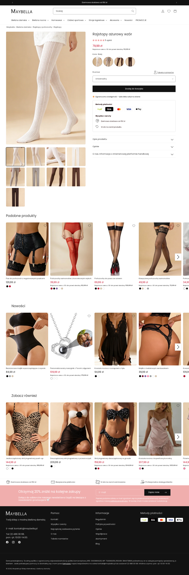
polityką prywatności (119, 501)
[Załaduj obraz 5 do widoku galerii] (15, 176)
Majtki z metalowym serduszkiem (154, 368)
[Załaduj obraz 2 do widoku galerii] (35, 156)
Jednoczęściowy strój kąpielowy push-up (24, 458)
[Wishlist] (169, 11)
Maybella (11, 27)
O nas (53, 534)
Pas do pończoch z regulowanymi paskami (25, 278)
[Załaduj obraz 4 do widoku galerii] (76, 156)
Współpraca (101, 534)
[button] (20, 20)
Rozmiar (96, 72)
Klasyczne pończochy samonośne (154, 278)
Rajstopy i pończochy (42, 27)
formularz (67, 563)
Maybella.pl (16, 569)
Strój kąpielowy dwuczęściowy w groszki (112, 458)
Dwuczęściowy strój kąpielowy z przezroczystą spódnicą (71, 458)
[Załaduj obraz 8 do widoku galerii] (76, 176)
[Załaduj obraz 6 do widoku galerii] (35, 176)
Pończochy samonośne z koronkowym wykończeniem (71, 278)
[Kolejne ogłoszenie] (177, 2)
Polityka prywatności (105, 524)
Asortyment (101, 538)
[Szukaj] (133, 11)
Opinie (99, 529)
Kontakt (54, 519)
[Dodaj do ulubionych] (45, 225)
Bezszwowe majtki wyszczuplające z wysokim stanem (26, 368)
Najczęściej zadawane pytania (65, 529)
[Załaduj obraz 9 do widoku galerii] (15, 197)
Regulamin (101, 519)
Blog (98, 543)
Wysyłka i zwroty (58, 524)
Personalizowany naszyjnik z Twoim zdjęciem (70, 368)
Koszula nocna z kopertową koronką (155, 458)
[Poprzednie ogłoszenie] (12, 2)
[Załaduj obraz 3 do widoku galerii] (55, 156)
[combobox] (94, 11)
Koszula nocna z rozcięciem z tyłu (109, 368)
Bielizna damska (23, 27)
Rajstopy (57, 27)
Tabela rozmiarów (165, 72)
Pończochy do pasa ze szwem (108, 278)
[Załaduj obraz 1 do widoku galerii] (15, 156)
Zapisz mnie (153, 492)
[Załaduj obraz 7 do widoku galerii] (55, 176)
